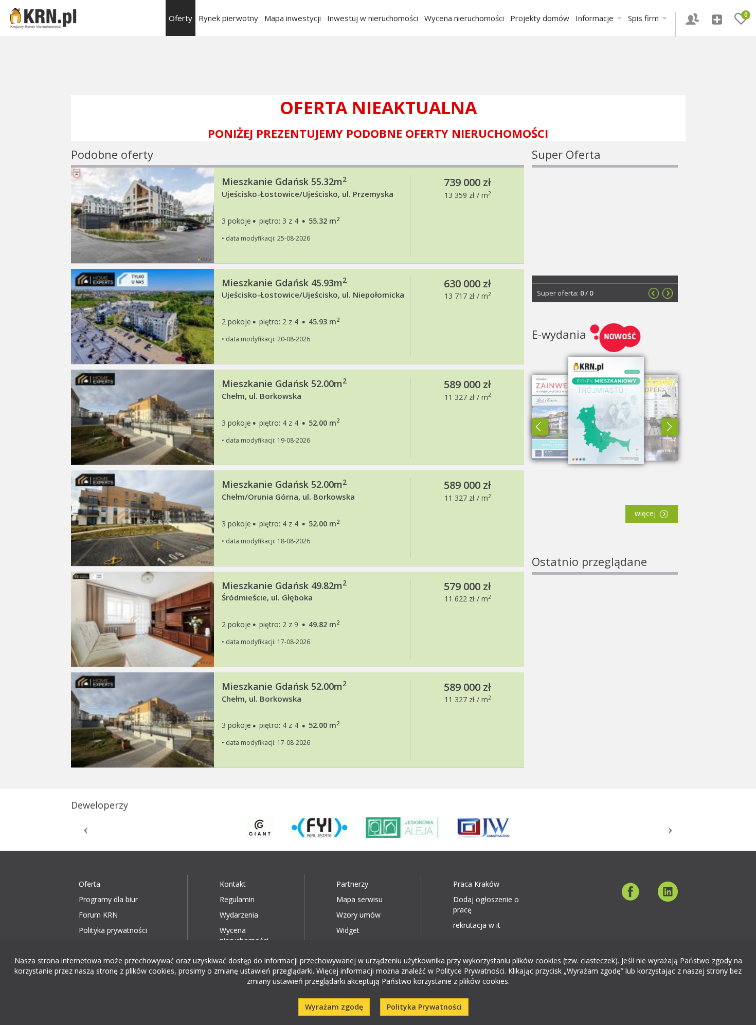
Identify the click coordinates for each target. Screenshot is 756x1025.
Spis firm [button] (644, 18)
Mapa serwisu (359, 899)
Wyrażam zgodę (334, 1007)
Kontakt (233, 884)
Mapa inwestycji (292, 18)
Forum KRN (98, 915)
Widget (347, 930)
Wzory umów (358, 915)
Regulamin (237, 899)
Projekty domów (539, 18)
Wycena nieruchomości (464, 18)
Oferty (180, 18)
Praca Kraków (476, 884)
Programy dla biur (108, 899)
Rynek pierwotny (228, 18)
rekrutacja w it (476, 925)
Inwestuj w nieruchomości (372, 18)
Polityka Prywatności (424, 1007)
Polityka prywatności (113, 930)
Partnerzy (352, 884)
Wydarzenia (239, 915)
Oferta (89, 884)
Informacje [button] (595, 18)
